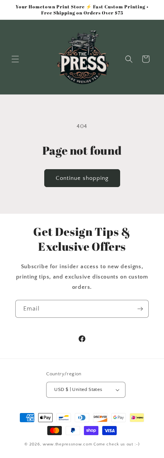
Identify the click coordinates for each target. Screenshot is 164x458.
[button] (15, 59)
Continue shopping (82, 178)
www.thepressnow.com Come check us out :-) (91, 444)
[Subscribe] (140, 309)
